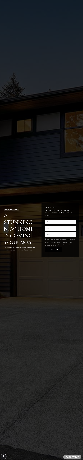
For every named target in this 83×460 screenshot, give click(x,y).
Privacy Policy (54, 245)
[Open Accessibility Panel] (3, 456)
